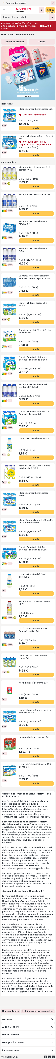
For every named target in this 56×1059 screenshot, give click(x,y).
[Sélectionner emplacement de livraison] (41, 10)
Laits (3, 34)
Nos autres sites (10, 1034)
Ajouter (36, 128)
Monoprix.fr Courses (13, 1042)
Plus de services (10, 1050)
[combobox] (25, 17)
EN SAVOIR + (46, 26)
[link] (38, 1011)
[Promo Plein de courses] (28, 73)
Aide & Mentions (10, 1026)
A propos (7, 1019)
